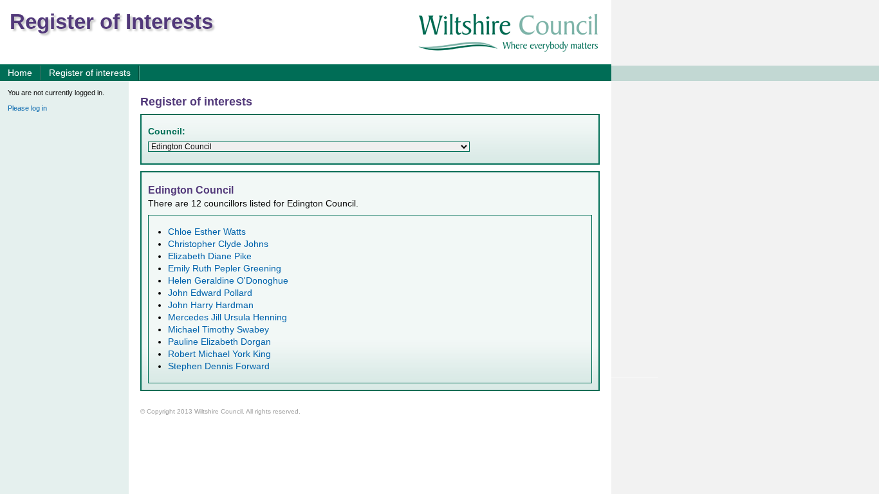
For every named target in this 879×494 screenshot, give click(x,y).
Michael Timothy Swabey (218, 329)
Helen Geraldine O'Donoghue (228, 281)
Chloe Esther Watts (207, 232)
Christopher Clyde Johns (218, 244)
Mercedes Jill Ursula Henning (227, 317)
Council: (166, 131)
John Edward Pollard (210, 293)
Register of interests (90, 73)
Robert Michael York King (219, 354)
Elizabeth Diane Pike (210, 256)
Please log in (27, 108)
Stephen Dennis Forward (219, 366)
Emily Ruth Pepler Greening (224, 268)
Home (20, 73)
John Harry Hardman (211, 305)
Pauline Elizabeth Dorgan (219, 342)
